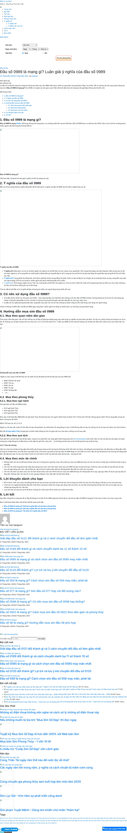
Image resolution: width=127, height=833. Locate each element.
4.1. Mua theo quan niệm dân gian (20, 105)
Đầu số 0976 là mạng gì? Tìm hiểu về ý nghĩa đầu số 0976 (25, 511)
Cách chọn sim (9, 28)
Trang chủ (7, 9)
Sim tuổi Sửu (85, 820)
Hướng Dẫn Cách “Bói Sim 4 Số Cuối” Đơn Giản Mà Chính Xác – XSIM (84, 694)
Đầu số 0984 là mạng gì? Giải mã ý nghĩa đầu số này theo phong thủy (30, 506)
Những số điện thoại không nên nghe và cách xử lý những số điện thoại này (49, 712)
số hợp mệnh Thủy (13, 431)
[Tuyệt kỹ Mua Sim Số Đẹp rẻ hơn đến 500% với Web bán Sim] (6, 728)
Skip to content (6, 1)
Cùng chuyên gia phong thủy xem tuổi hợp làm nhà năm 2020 (40, 781)
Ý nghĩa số (8, 21)
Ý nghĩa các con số (15, 26)
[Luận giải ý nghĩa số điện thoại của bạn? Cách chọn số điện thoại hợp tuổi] (32, 689)
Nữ (46, 53)
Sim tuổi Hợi (42, 820)
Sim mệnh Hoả (76, 818)
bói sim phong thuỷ (80, 439)
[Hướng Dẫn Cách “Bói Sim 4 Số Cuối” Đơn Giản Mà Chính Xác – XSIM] (31, 694)
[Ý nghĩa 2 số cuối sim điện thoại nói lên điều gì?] (23, 687)
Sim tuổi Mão (53, 820)
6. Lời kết (7, 115)
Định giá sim (8, 16)
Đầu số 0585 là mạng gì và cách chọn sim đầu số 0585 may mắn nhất (44, 559)
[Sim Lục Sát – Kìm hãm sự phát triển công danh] (6, 789)
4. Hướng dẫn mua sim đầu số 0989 (16, 103)
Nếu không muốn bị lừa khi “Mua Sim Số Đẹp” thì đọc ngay (38, 720)
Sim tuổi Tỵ (11, 823)
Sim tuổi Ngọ (74, 820)
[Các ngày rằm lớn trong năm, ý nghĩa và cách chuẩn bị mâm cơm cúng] (11, 765)
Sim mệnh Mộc (100, 818)
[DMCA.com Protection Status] (6, 832)
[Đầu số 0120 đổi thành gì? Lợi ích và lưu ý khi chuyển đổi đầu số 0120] (9, 567)
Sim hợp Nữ (44, 818)
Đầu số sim (4, 68)
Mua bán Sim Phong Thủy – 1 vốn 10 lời (25, 741)
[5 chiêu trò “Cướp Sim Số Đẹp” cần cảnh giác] (16, 746)
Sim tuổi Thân (96, 820)
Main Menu (4, 37)
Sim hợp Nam (33, 818)
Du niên (9, 818)
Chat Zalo (121, 829)
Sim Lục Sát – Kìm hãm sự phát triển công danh (31, 795)
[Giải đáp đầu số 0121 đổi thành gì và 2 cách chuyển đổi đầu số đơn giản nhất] (9, 535)
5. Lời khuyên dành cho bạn (14, 112)
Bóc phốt (7, 33)
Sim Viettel (20, 823)
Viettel (18, 123)
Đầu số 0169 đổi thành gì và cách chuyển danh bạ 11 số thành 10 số (43, 548)
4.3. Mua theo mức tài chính (17, 110)
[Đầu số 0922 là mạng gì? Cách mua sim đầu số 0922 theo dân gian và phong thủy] (12, 609)
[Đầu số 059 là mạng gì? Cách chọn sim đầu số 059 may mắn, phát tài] (9, 577)
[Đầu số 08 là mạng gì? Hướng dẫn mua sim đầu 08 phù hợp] (8, 620)
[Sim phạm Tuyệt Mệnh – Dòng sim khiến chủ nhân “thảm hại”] (6, 804)
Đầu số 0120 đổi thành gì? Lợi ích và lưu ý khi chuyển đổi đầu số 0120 (44, 570)
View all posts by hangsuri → (10, 529)
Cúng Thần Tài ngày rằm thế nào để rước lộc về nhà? (34, 760)
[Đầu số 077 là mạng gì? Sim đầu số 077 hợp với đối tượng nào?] (12, 588)
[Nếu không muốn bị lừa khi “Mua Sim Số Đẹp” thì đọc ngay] (11, 717)
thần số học (43, 823)
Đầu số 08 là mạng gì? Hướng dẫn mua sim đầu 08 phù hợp (38, 622)
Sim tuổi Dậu (31, 820)
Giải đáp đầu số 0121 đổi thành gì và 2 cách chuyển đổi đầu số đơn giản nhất (49, 538)
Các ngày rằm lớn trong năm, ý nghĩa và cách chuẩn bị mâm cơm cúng (46, 767)
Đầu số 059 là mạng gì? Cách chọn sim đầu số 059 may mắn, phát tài (44, 580)
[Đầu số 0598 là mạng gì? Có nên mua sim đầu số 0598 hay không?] (12, 598)
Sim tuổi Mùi (64, 820)
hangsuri (35, 76)
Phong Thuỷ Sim (21, 818)
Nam (26, 53)
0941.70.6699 (11, 829)
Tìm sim (7, 14)
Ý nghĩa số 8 (8, 278)
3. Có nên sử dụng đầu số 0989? (15, 100)
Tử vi (6, 31)
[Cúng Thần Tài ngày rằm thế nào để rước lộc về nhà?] (9, 757)
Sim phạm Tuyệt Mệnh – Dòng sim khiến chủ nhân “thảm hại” (40, 810)
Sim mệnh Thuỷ (112, 818)
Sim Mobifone (64, 818)
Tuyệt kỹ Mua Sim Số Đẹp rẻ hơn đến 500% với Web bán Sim (39, 734)
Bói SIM (7, 12)
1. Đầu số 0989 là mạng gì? (13, 96)
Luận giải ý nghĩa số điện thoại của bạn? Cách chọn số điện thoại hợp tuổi (90, 689)
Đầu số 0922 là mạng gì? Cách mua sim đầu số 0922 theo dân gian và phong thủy (51, 612)
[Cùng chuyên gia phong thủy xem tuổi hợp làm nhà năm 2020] (6, 775)
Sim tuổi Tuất (119, 820)
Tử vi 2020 (52, 823)
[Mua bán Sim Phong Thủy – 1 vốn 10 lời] (20, 739)
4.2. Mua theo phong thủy (17, 108)
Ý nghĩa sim (12, 24)
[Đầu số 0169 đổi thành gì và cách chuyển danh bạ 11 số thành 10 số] (9, 546)
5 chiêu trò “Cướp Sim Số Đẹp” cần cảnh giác (29, 749)
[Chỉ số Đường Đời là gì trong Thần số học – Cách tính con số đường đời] (32, 702)
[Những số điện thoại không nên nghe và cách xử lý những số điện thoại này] (18, 709)
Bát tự (3, 818)
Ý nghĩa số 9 (8, 283)
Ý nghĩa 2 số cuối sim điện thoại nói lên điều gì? (60, 687)
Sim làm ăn (54, 818)
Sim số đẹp (10, 820)
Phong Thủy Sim (10, 19)
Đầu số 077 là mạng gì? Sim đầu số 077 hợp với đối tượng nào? (40, 591)
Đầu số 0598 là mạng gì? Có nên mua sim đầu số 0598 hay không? (42, 601)
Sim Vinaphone (31, 823)
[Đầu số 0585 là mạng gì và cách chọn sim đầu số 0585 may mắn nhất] (11, 556)
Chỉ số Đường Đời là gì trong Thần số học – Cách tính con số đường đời (87, 702)
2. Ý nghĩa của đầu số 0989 (13, 98)
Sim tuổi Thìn (107, 820)
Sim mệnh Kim (88, 818)
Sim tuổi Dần (21, 820)
